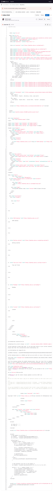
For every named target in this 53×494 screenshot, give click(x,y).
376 (6, 489)
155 (6, 216)
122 (6, 176)
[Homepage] (5, 2)
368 (6, 479)
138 (6, 195)
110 (6, 161)
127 (6, 182)
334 (6, 437)
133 (6, 189)
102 (6, 151)
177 (6, 244)
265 (6, 352)
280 (6, 371)
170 (6, 235)
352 (6, 460)
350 (6, 457)
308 (6, 405)
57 (6, 96)
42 (6, 77)
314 (6, 413)
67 (6, 108)
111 (6, 162)
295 (6, 389)
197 (6, 268)
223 (6, 300)
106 (6, 156)
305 (6, 402)
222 (6, 299)
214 (6, 289)
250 (6, 334)
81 (6, 125)
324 (6, 425)
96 (6, 144)
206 (6, 279)
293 (6, 387)
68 (6, 109)
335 (6, 439)
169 (6, 234)
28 (6, 60)
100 (6, 149)
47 (6, 83)
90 (6, 136)
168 (6, 233)
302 (6, 398)
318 (6, 418)
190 (6, 260)
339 (6, 444)
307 (6, 404)
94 (6, 141)
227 (6, 305)
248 (6, 331)
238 (6, 319)
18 (6, 47)
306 (6, 403)
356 (6, 465)
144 (6, 203)
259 (6, 345)
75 (6, 118)
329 (6, 431)
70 (6, 112)
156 (6, 218)
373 (6, 486)
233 (6, 313)
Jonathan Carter (8, 20)
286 (6, 378)
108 (6, 158)
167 (6, 231)
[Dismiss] (50, 8)
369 (6, 481)
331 (6, 434)
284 (6, 376)
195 (6, 266)
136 (6, 193)
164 (6, 228)
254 (6, 339)
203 (6, 276)
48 (6, 84)
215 (6, 291)
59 (6, 98)
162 (6, 225)
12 (6, 40)
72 (6, 114)
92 (6, 139)
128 (6, 183)
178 (6, 245)
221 (6, 298)
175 (6, 241)
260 (6, 346)
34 (6, 67)
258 (6, 344)
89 (6, 135)
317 (6, 416)
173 (6, 239)
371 (6, 483)
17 (6, 46)
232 (6, 312)
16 (6, 45)
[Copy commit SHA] (45, 19)
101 (6, 150)
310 (6, 408)
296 (6, 390)
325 (6, 426)
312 (6, 410)
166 (6, 230)
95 (6, 142)
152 (6, 213)
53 (6, 91)
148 (6, 208)
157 (6, 219)
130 (6, 186)
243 (6, 325)
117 (6, 170)
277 (6, 367)
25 (6, 56)
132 (6, 188)
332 (6, 435)
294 (6, 388)
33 (6, 66)
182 (6, 250)
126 (6, 181)
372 (6, 484)
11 (6, 39)
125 (6, 179)
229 (6, 308)
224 (6, 302)
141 (6, 199)
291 (6, 384)
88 (6, 134)
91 (6, 137)
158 (6, 220)
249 (6, 332)
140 (6, 198)
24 (6, 55)
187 (6, 256)
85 (6, 130)
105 (6, 155)
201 (6, 273)
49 (6, 86)
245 (6, 328)
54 (6, 92)
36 (6, 70)
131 (6, 187)
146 (6, 205)
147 (6, 207)
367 (6, 478)
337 (6, 441)
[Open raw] (48, 25)
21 (6, 51)
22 (6, 52)
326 (6, 428)
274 (6, 363)
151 (6, 212)
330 (6, 432)
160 (6, 223)
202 (6, 274)
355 (6, 463)
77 (6, 120)
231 (6, 310)
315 (6, 414)
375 (6, 488)
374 (6, 487)
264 (6, 351)
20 (6, 50)
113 (6, 165)
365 (6, 476)
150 (6, 210)
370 (6, 482)
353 (6, 461)
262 (6, 349)
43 (6, 78)
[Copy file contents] (46, 25)
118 (6, 171)
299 (6, 394)
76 (6, 119)
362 (6, 472)
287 (6, 379)
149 (6, 209)
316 (6, 415)
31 (6, 63)
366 (6, 477)
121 (6, 175)
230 (6, 309)
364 (6, 474)
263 (6, 350)
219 (6, 295)
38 (6, 72)
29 (6, 61)
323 (6, 424)
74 (6, 117)
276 (6, 366)
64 (6, 104)
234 (6, 314)
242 (6, 324)
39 (6, 73)
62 (6, 102)
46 (6, 82)
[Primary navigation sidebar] (2, 5)
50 (6, 87)
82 (6, 126)
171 (6, 236)
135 (6, 192)
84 (6, 129)
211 (6, 286)
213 (6, 288)
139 (6, 197)
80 (6, 124)
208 (6, 282)
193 (6, 263)
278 (6, 368)
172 (6, 237)
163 (6, 226)
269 (6, 357)
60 (6, 99)
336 (6, 440)
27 (6, 59)
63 (6, 103)
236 (6, 316)
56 (6, 94)
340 (6, 445)
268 (6, 356)
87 (6, 133)
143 (6, 202)
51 (6, 88)
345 (6, 451)
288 (6, 381)
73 (6, 115)
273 (6, 362)
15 (6, 44)
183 (6, 251)
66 (6, 107)
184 (6, 252)
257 (6, 342)
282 (6, 373)
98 (6, 146)
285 (6, 377)
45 (6, 81)
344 (6, 450)
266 (6, 353)
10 (6, 38)
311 (6, 409)
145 (6, 204)
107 (6, 157)
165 (6, 229)
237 (6, 318)
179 (6, 246)
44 (6, 79)
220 (6, 297)
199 (6, 271)
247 (6, 330)
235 (6, 315)
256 (6, 341)
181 (6, 249)
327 (6, 429)
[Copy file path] (10, 25)
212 (6, 287)
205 (6, 278)
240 (6, 321)
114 (6, 166)
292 (6, 386)
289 (6, 382)
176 (6, 242)
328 (6, 430)
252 (6, 336)
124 (6, 178)
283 (6, 374)
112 (6, 163)
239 (6, 320)
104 (6, 154)
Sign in (50, 1)
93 (6, 140)
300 (6, 395)
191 (6, 261)
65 (6, 105)
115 (6, 167)
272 (6, 361)
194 (6, 265)
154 (6, 215)
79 (6, 123)
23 (6, 54)
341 (6, 446)
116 (6, 168)
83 (6, 128)
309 (6, 407)
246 (6, 329)
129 (6, 184)
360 (6, 469)
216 (6, 292)
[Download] (50, 25)
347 (6, 453)
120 (6, 173)
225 (6, 303)
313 (6, 411)
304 (6, 400)
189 (6, 258)
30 (6, 62)
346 (6, 452)
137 (6, 194)
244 (6, 326)
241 (6, 323)
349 (6, 456)
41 (6, 76)
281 (6, 372)
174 (6, 240)
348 (6, 455)
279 (6, 370)
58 (6, 97)
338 (6, 442)
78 (6, 121)
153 (6, 214)
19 (6, 49)
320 (6, 420)
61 (6, 100)
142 (6, 200)
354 (6, 462)
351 (6, 458)
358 (6, 467)
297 (6, 392)
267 (6, 355)
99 (6, 147)
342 (6, 447)
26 (6, 57)
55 (6, 93)
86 (6, 131)
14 (6, 42)
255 (6, 340)
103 (6, 152)
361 (6, 471)
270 (6, 358)
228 (6, 307)
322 (6, 423)
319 (6, 419)
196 (6, 267)
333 (6, 436)
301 (6, 397)
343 (6, 449)
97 (6, 145)
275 (6, 365)
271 (6, 360)
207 (6, 281)
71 (6, 113)
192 (6, 262)
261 (6, 347)
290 (6, 383)
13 (6, 41)
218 (6, 294)
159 (6, 221)
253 (6, 337)
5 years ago (17, 20)
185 (6, 254)
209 (6, 283)
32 (6, 65)
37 (6, 71)
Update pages (8, 19)
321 (6, 421)
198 (6, 270)
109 (6, 160)
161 (6, 224)
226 (6, 304)
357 (6, 466)
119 (6, 172)
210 (6, 284)
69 (6, 110)
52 (6, 89)
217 (6, 293)
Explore (12, 1)
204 (6, 277)
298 (6, 393)
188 (6, 257)
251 (6, 335)
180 (6, 247)
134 (6, 191)
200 (6, 272)
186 (6, 255)
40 (6, 75)
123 (6, 177)
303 (6, 399)
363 (6, 473)
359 (6, 468)
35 (6, 68)
